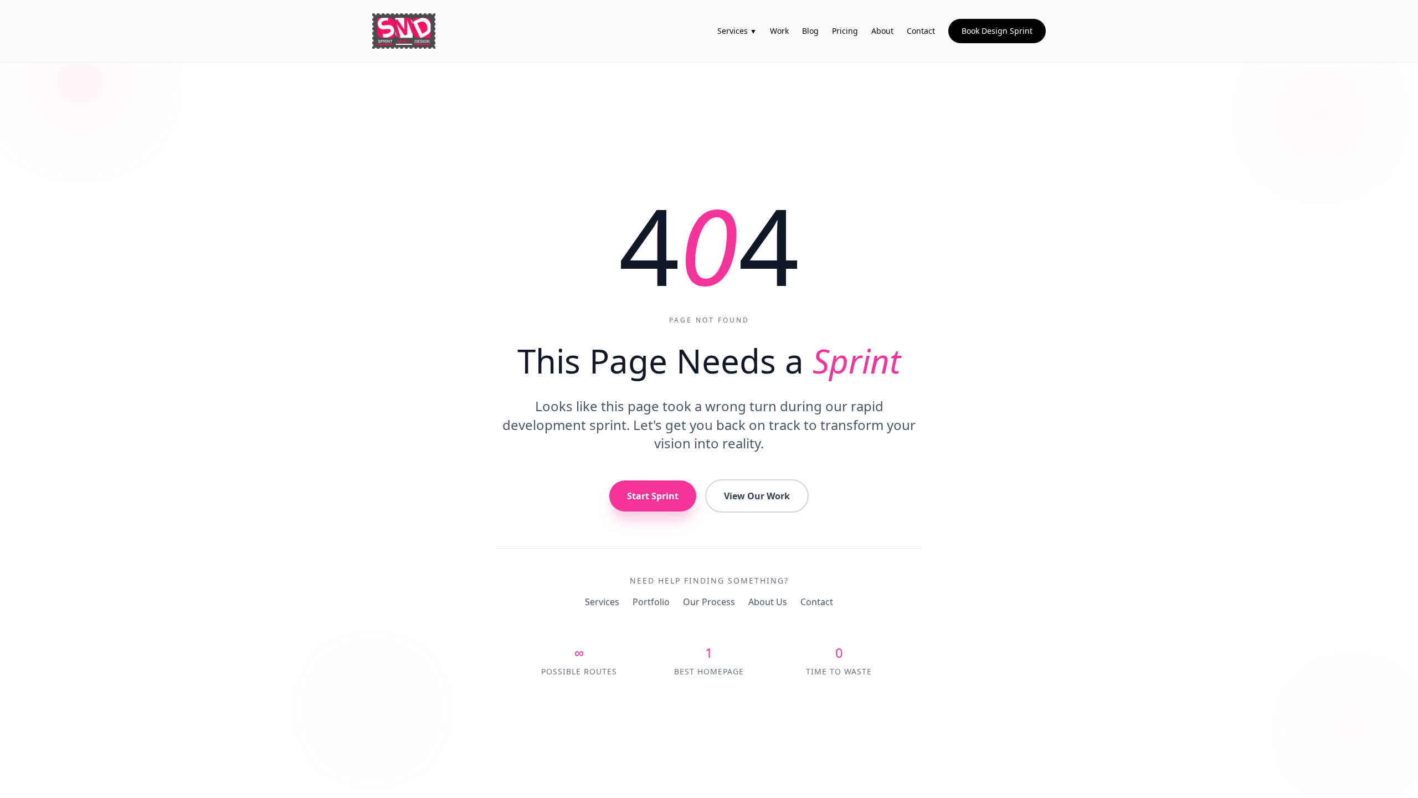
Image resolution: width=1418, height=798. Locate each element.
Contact (816, 602)
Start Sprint (653, 496)
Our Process (709, 602)
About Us (767, 602)
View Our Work (757, 496)
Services (602, 602)
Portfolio (651, 602)
